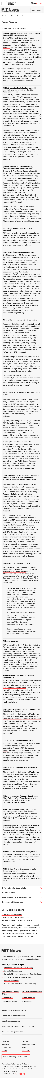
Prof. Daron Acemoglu (12, 719)
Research (25, 1042)
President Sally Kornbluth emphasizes (19, 130)
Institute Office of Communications (24, 959)
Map (7, 1069)
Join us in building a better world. (15, 1057)
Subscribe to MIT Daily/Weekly (14, 1010)
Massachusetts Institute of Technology (16, 1064)
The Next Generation (19, 38)
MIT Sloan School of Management (17, 977)
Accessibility (12, 1071)
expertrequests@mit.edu (12, 914)
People (18, 1069)
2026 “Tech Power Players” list (16, 173)
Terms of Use (7, 998)
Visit (3, 1069)
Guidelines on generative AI (13, 1032)
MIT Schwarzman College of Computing (20, 984)
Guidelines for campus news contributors (19, 1026)
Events (12, 1069)
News (24, 1048)
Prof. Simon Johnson (32, 719)
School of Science (11, 980)
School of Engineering (13, 971)
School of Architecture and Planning (18, 968)
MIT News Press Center (32, 992)
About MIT (26, 1050)
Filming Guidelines (9, 1001)
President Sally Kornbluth (18, 721)
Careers (24, 1069)
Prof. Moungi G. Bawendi (13, 777)
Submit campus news (11, 1021)
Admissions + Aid (28, 1045)
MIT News (5, 16)
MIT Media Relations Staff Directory (17, 920)
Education (5, 1042)
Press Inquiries (28, 998)
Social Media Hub (8, 1074)
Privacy (4, 1071)
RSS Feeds (27, 1001)
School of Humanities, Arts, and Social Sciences (23, 974)
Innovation (5, 1045)
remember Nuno (14, 599)
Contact (31, 1069)
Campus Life (6, 1048)
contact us (33, 928)
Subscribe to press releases (13, 1016)
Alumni (4, 1050)
